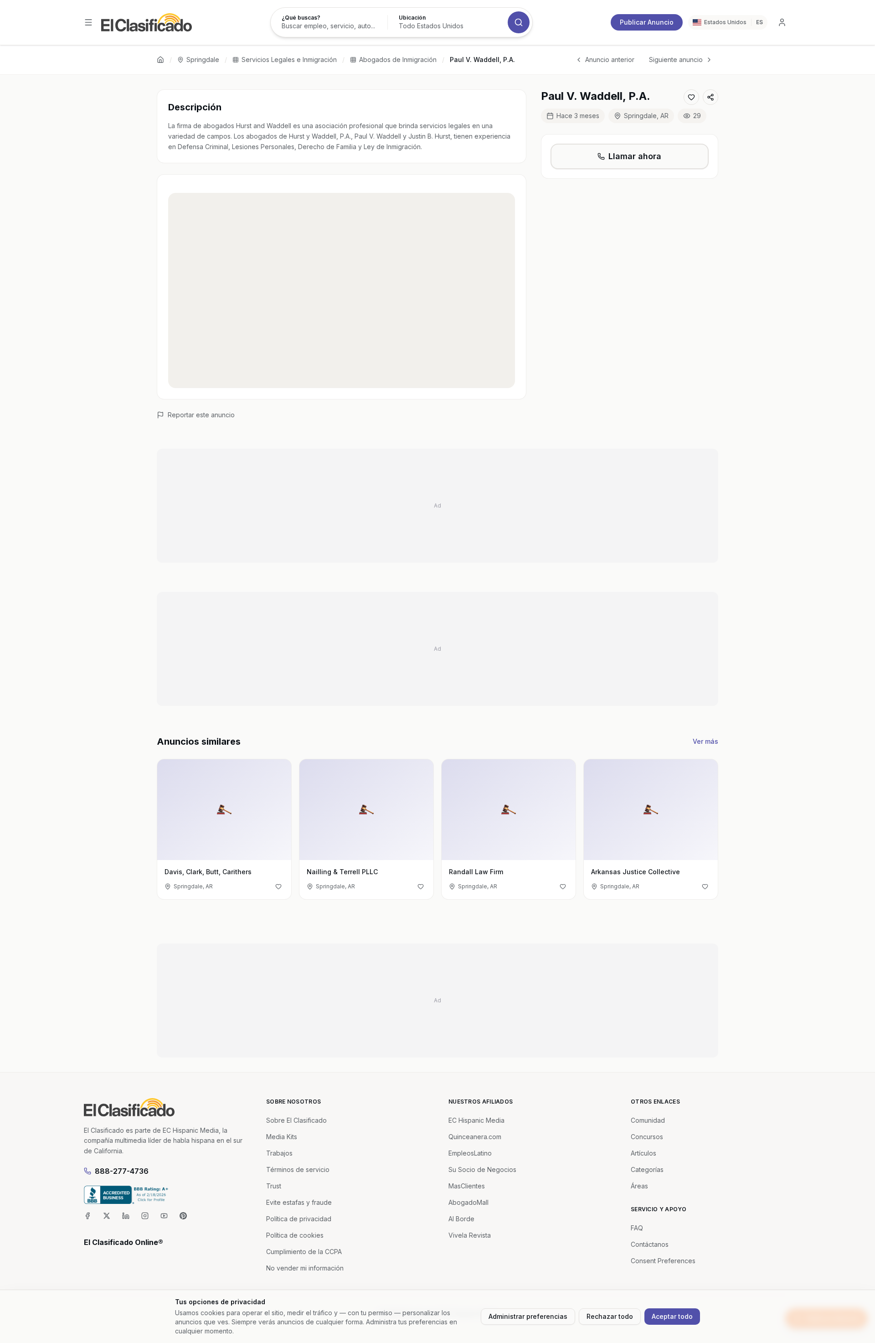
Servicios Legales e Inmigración (289, 59)
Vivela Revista (469, 1235)
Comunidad (648, 1120)
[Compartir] (710, 97)
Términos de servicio (297, 1169)
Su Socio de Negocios (482, 1169)
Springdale (202, 59)
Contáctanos (650, 1244)
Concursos (647, 1137)
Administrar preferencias (528, 1316)
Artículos (643, 1153)
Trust (273, 1186)
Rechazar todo (610, 1316)
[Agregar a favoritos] (691, 97)
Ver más (705, 741)
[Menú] (88, 22)
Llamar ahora (634, 156)
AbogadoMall (468, 1202)
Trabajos (279, 1153)
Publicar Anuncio (647, 22)
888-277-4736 (122, 1171)
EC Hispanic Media (476, 1120)
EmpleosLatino (470, 1153)
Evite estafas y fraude (299, 1202)
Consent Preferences (663, 1261)
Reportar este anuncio (201, 415)
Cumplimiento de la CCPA (304, 1251)
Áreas (639, 1186)
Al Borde (461, 1219)
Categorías (647, 1169)
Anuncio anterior (609, 59)
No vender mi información (305, 1268)
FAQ (637, 1228)
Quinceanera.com (474, 1137)
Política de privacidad (298, 1219)
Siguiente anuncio (676, 59)
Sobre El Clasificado (296, 1120)
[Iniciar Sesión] (782, 22)
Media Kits (281, 1137)
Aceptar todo (672, 1316)
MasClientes (466, 1186)
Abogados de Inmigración (398, 59)
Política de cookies (295, 1235)
